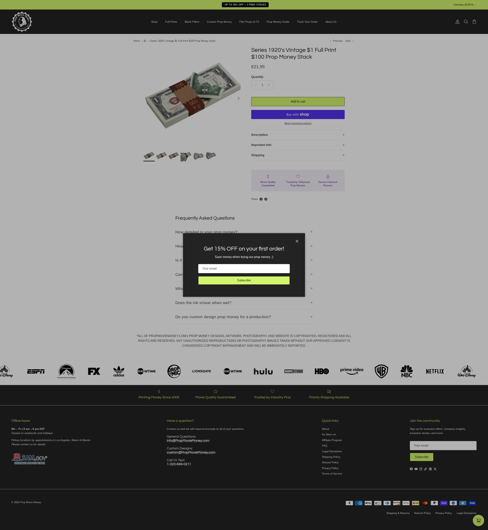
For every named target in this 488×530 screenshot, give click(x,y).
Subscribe (244, 280)
